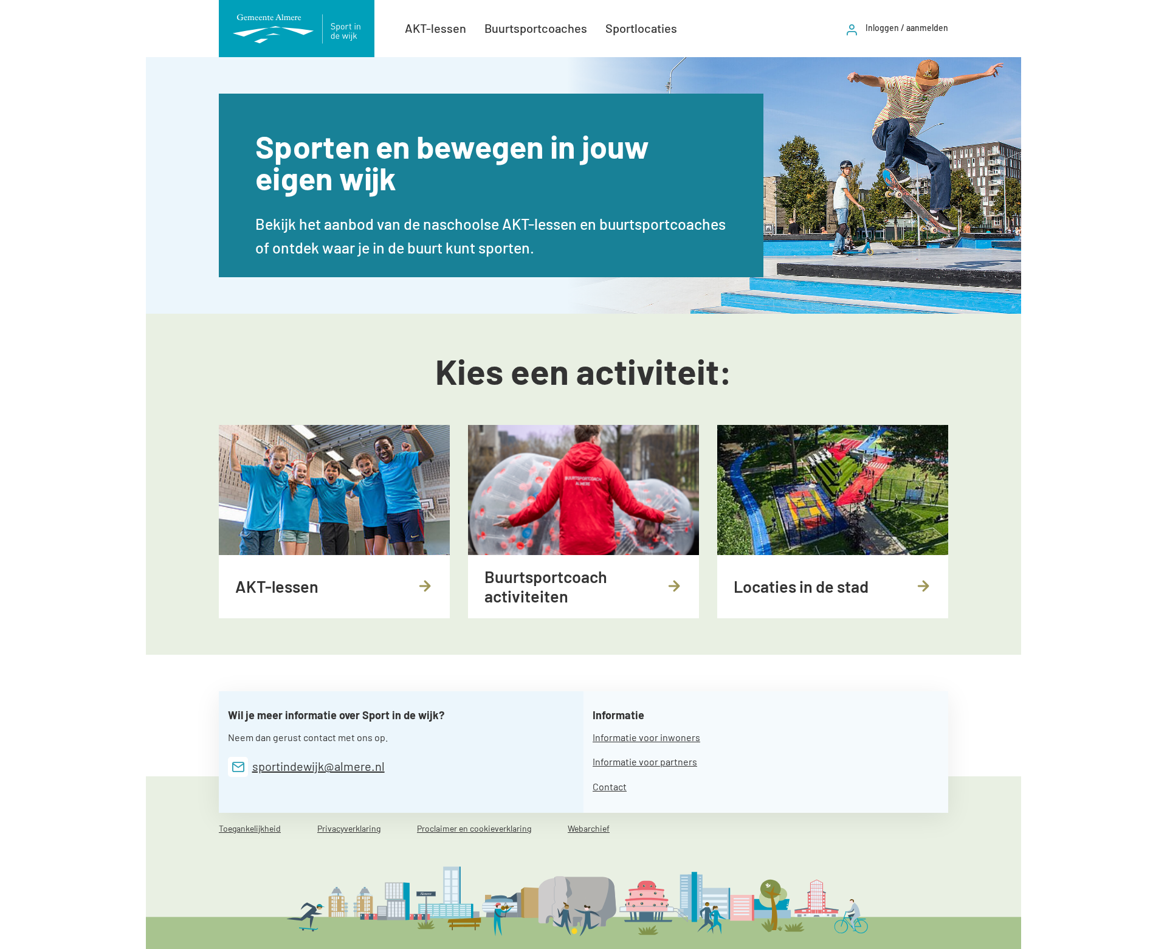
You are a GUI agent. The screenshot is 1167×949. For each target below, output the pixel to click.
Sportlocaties (641, 28)
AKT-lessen (435, 28)
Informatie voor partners (645, 761)
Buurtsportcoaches (535, 28)
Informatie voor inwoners (646, 737)
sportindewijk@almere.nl (318, 766)
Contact (610, 786)
